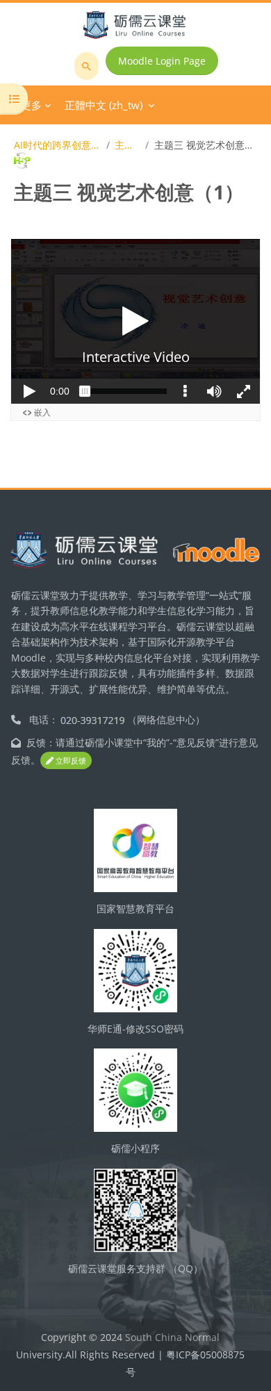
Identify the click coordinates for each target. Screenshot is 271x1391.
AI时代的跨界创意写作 (57, 144)
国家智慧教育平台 (135, 908)
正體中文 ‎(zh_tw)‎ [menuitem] (103, 105)
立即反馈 (70, 760)
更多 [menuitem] (31, 105)
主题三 (127, 144)
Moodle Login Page (162, 60)
